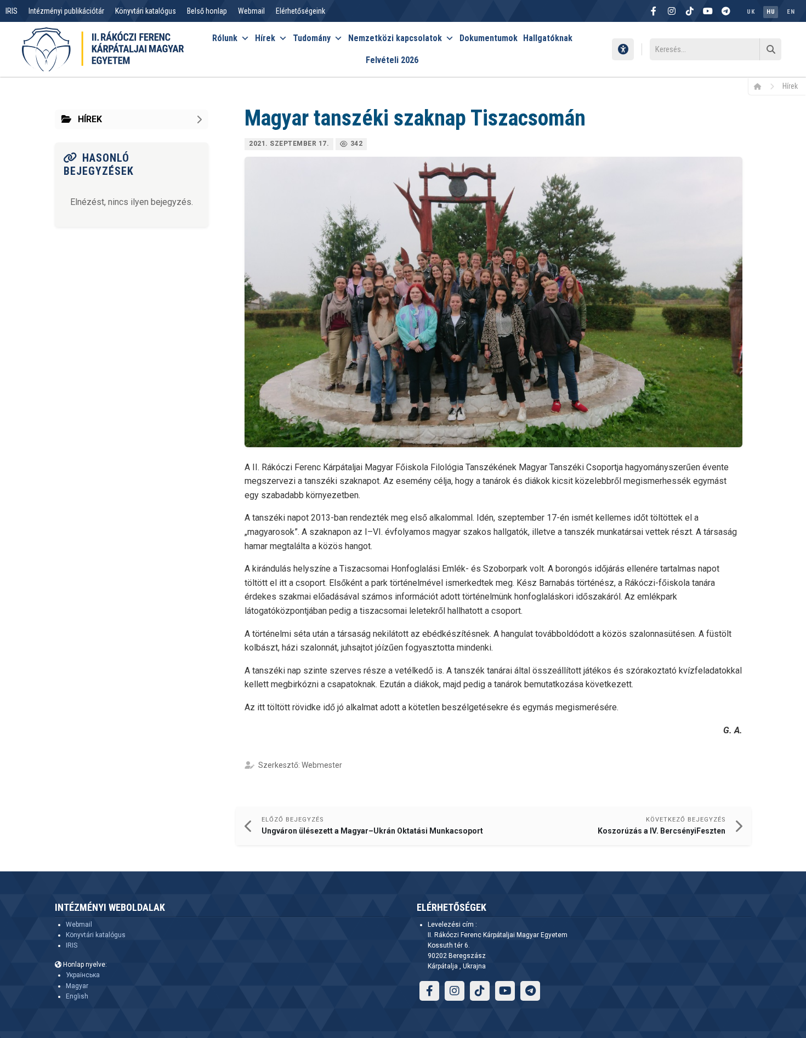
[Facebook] (653, 11)
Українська (83, 975)
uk (750, 11)
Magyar (77, 986)
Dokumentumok (488, 38)
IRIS (11, 11)
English (77, 996)
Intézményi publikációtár (66, 11)
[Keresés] (770, 49)
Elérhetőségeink (300, 11)
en (790, 11)
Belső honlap (207, 11)
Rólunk (224, 38)
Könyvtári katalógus (145, 11)
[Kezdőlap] (761, 86)
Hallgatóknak (547, 38)
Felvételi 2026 (392, 60)
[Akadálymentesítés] (623, 49)
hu (771, 11)
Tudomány (312, 38)
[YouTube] (708, 11)
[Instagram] (671, 11)
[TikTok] (689, 11)
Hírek (265, 38)
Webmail (251, 11)
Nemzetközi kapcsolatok (395, 38)
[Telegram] (726, 11)
